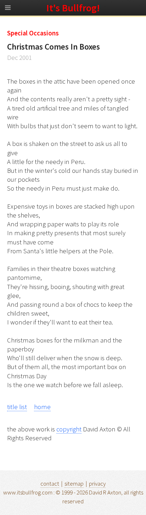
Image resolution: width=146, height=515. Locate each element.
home (42, 407)
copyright (69, 429)
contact (49, 483)
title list (17, 407)
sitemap (74, 483)
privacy (97, 483)
